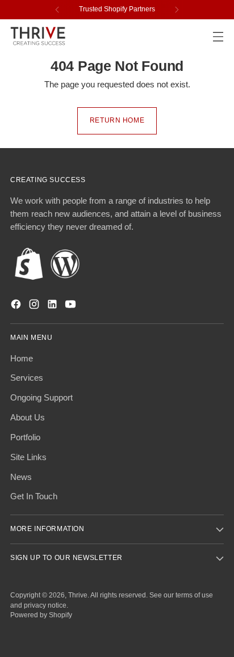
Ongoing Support (41, 397)
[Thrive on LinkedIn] (53, 306)
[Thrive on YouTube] (71, 306)
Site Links (28, 457)
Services (26, 377)
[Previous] (57, 9)
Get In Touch (33, 496)
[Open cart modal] (193, 36)
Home (21, 358)
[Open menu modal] (217, 36)
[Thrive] (38, 36)
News (21, 477)
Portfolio (25, 437)
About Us (27, 417)
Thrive (77, 595)
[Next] (176, 9)
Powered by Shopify (41, 615)
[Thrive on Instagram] (35, 306)
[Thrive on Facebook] (17, 306)
